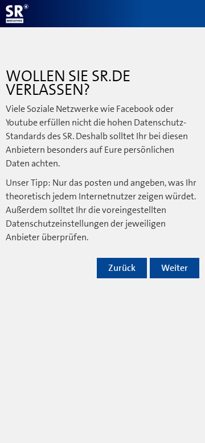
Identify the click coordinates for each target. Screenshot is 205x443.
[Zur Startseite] (17, 13)
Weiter (174, 268)
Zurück (122, 268)
